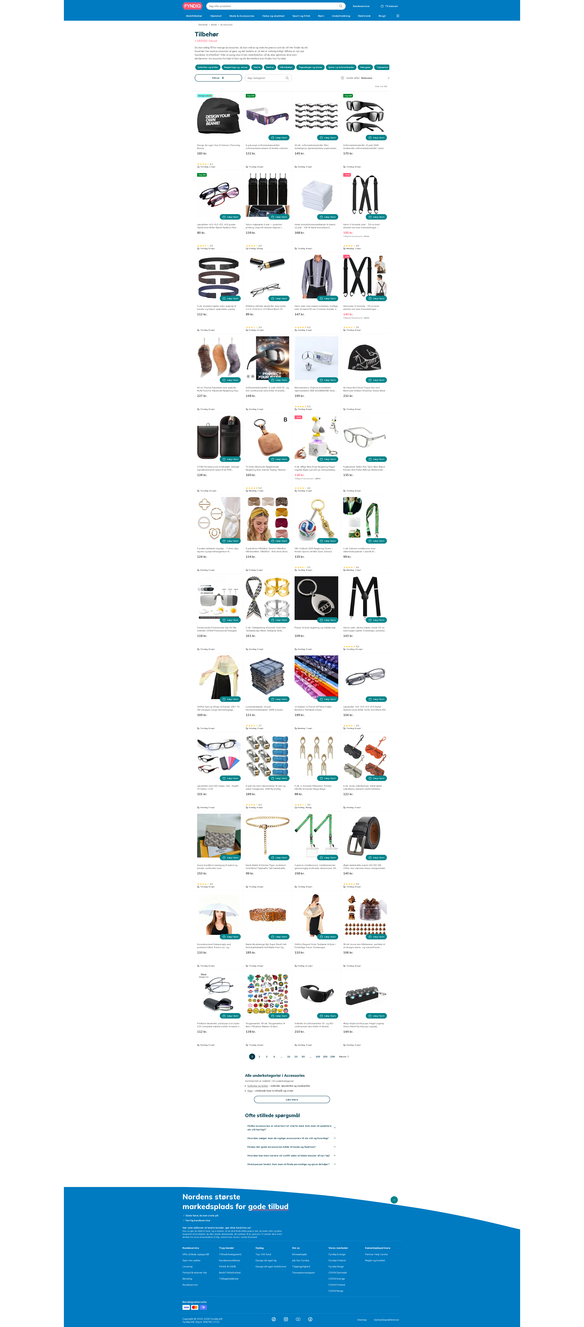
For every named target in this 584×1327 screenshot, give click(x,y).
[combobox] (276, 6)
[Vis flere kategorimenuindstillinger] (397, 15)
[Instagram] (286, 1319)
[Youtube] (298, 1319)
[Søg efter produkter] (340, 6)
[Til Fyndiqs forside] (192, 6)
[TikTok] (274, 1319)
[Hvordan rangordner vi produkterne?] (342, 78)
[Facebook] (310, 1319)
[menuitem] (194, 15)
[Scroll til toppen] (394, 1200)
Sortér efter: (353, 77)
